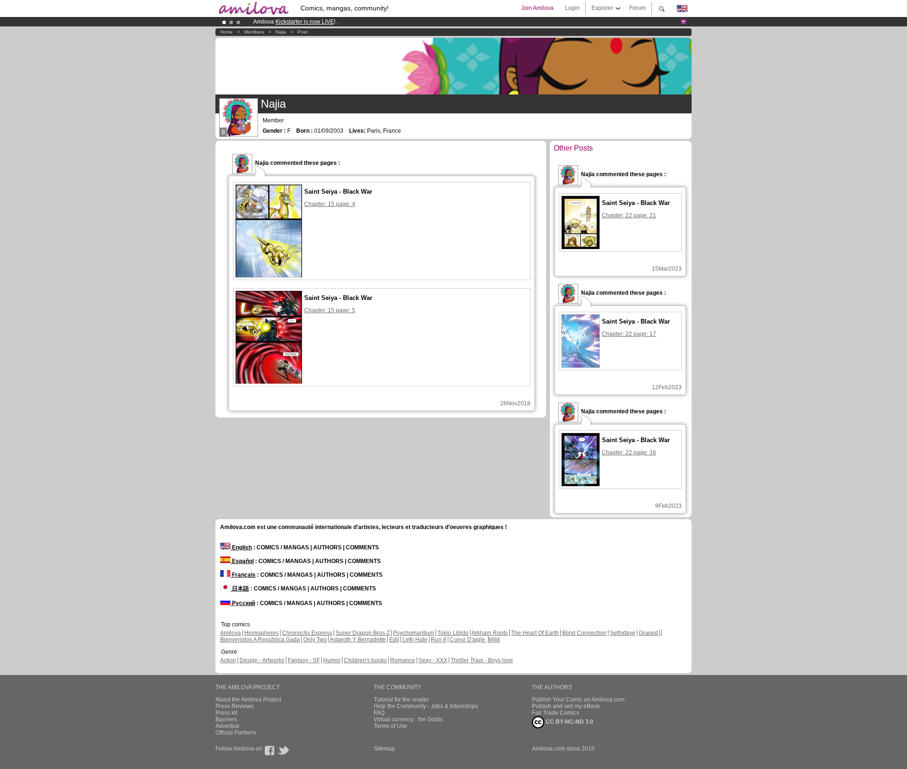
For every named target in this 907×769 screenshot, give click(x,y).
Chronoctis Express (307, 633)
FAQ (379, 712)
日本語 (240, 588)
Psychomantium (413, 633)
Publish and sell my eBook (566, 706)
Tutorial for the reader (401, 699)
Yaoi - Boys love (492, 660)
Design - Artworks (262, 660)
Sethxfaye (622, 633)
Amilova (230, 633)
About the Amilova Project (248, 699)
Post (303, 31)
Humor (332, 660)
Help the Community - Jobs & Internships (426, 706)
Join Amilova (537, 8)
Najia (280, 31)
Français (243, 575)
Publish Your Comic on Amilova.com (578, 699)
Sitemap (384, 748)
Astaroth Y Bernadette (358, 639)
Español (242, 561)
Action (228, 660)
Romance (402, 660)
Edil (394, 639)
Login (572, 8)
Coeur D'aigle (468, 639)
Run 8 (438, 639)
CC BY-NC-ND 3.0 (568, 721)
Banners (226, 719)
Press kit (226, 712)
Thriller (460, 660)
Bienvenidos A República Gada (260, 639)
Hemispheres (261, 633)
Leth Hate (415, 639)
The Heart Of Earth (535, 633)
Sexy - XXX (433, 660)
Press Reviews (234, 706)
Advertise (227, 726)
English (241, 547)
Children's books (365, 660)
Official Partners (235, 732)
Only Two (315, 639)
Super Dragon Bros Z (362, 633)
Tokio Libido (453, 633)
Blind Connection (584, 633)
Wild (494, 639)
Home (226, 31)
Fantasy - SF (304, 660)
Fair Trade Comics (555, 712)
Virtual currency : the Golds (408, 719)
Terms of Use (390, 726)
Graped (648, 633)
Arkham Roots (489, 633)
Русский (243, 603)
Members (254, 31)
